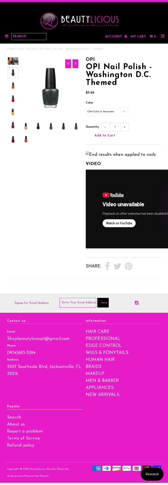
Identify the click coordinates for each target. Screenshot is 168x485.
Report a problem (25, 431)
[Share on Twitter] (117, 266)
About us (16, 424)
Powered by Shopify (36, 476)
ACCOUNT (114, 36)
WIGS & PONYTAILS (107, 353)
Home (11, 49)
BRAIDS (94, 367)
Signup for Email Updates (31, 303)
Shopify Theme (56, 469)
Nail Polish (27, 49)
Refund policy (20, 445)
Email (11, 331)
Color (89, 102)
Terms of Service (23, 438)
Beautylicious (38, 469)
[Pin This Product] (128, 266)
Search (14, 417)
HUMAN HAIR (100, 360)
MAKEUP (95, 374)
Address (13, 359)
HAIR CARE (97, 332)
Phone (11, 345)
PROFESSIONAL (103, 339)
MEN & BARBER (102, 381)
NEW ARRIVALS (102, 395)
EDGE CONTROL (104, 346)
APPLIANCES (100, 388)
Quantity (92, 126)
